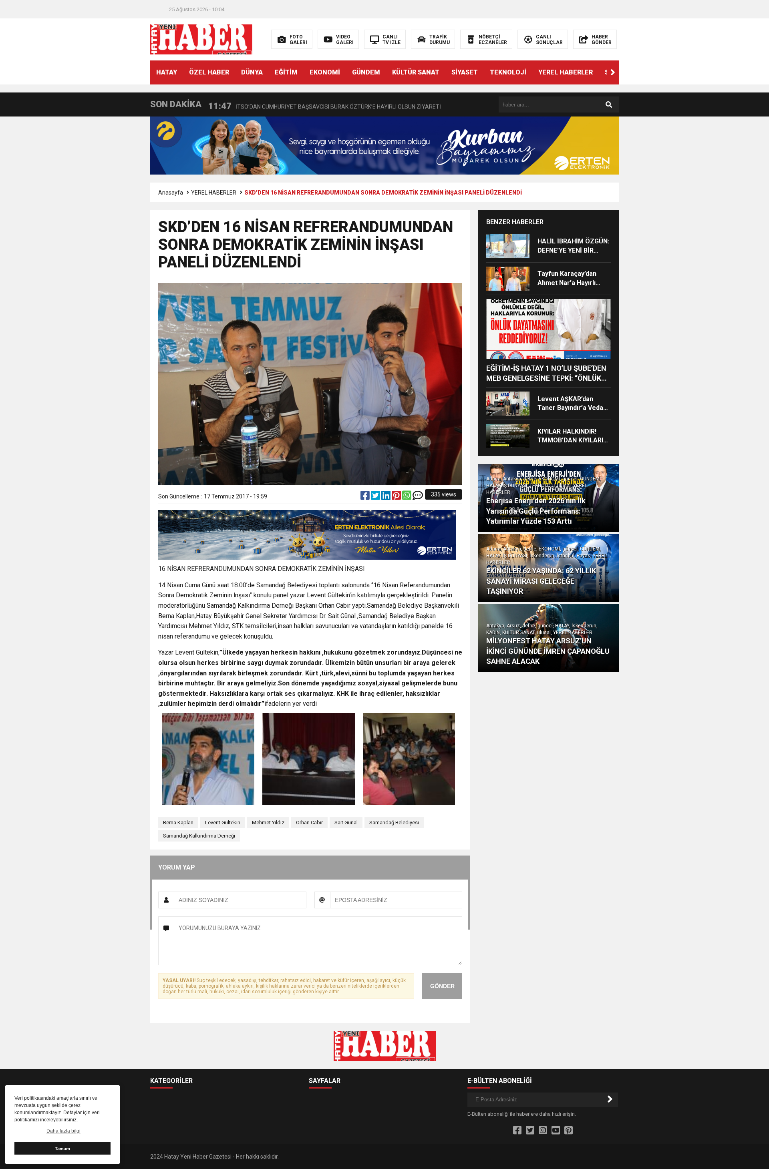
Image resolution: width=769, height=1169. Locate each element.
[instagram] (543, 1130)
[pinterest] (397, 497)
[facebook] (365, 497)
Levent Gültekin (222, 823)
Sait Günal (346, 823)
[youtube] (556, 1130)
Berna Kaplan (178, 823)
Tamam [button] (62, 1148)
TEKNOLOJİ (508, 72)
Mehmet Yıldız (268, 823)
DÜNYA (252, 72)
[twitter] (376, 497)
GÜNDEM (366, 72)
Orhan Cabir (309, 823)
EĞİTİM (286, 72)
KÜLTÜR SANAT (415, 72)
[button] (613, 72)
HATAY (166, 72)
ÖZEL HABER (209, 72)
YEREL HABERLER (565, 72)
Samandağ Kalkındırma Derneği (199, 836)
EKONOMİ (325, 72)
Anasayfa (170, 192)
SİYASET (464, 72)
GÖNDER (442, 986)
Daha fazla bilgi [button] (63, 1131)
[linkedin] (386, 497)
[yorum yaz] (418, 497)
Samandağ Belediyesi (394, 823)
